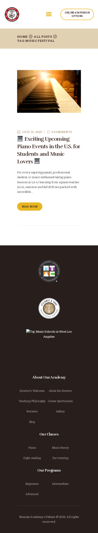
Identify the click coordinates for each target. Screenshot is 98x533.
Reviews (32, 411)
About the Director (60, 390)
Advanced (32, 494)
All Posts (43, 36)
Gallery (60, 411)
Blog (32, 422)
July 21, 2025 (32, 132)
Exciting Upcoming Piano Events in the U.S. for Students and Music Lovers (48, 150)
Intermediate (60, 483)
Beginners (32, 483)
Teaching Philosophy (32, 401)
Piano (32, 447)
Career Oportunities (60, 401)
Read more (30, 206)
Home (22, 36)
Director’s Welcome (32, 390)
